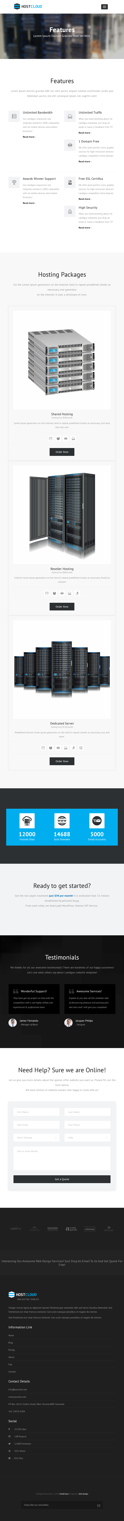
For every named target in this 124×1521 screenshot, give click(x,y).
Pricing (11, 1349)
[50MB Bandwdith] (73, 438)
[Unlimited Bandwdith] (66, 748)
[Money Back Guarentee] (77, 593)
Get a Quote (62, 1179)
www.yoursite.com (17, 1396)
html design (83, 1494)
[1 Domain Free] (66, 438)
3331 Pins (18, 1458)
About (11, 1357)
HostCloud (64, 1494)
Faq (10, 1364)
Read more (28, 136)
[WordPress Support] (58, 438)
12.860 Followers (22, 1443)
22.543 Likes (20, 1429)
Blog (10, 1342)
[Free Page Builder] (51, 438)
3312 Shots (19, 1451)
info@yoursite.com (17, 1389)
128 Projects (20, 1436)
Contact (12, 1371)
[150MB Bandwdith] (70, 593)
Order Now (62, 452)
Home (11, 1335)
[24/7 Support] (81, 748)
